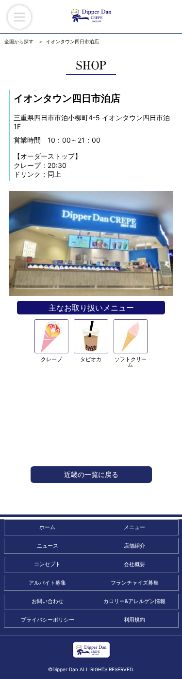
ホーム (47, 527)
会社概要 (134, 564)
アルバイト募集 (47, 582)
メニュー (134, 527)
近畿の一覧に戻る (91, 474)
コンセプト (47, 564)
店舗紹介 (134, 545)
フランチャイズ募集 (135, 582)
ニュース (47, 545)
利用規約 (134, 619)
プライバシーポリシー (47, 619)
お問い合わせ (48, 601)
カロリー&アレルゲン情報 (134, 601)
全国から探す (18, 41)
